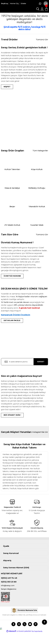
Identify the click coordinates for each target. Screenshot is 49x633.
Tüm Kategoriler (40, 150)
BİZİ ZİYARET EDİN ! (12, 415)
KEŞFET (7, 87)
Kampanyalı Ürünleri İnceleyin (15, 315)
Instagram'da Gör (40, 432)
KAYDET (40, 362)
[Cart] (46, 9)
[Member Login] (42, 9)
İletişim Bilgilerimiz (8, 589)
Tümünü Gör (42, 39)
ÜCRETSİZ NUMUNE (12, 276)
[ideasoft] (11, 631)
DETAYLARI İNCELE (12, 320)
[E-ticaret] (24, 631)
